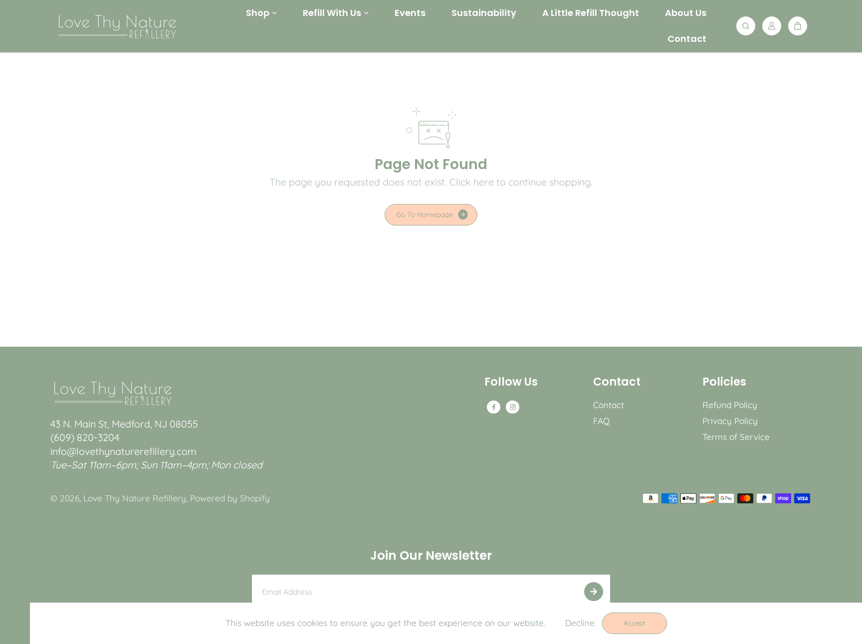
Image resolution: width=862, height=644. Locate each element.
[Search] (745, 25)
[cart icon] (797, 25)
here (483, 182)
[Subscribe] (593, 591)
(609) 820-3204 (84, 437)
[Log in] (771, 25)
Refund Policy (729, 405)
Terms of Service (736, 436)
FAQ (601, 421)
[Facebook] (493, 407)
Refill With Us (332, 12)
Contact (686, 38)
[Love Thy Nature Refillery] (117, 26)
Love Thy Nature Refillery (134, 498)
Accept (635, 623)
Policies (724, 383)
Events (410, 12)
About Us (685, 12)
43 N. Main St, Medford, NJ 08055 (124, 424)
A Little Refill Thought (590, 12)
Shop (257, 12)
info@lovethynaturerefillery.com (123, 451)
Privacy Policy (730, 421)
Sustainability (483, 12)
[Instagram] (512, 407)
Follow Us (511, 383)
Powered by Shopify (230, 498)
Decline (580, 623)
